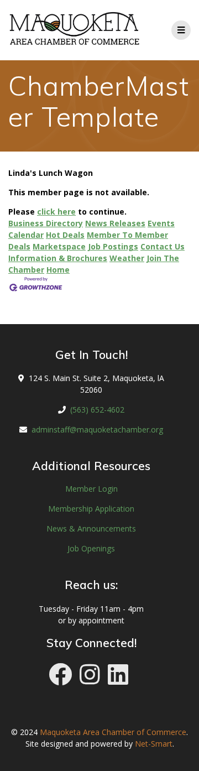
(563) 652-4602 (97, 409)
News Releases (115, 223)
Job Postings (113, 246)
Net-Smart (153, 743)
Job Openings (91, 548)
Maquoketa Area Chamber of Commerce (113, 732)
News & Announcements (91, 528)
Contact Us (162, 246)
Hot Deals (65, 235)
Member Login (91, 488)
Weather (126, 258)
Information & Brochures (57, 258)
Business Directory (45, 223)
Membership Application (91, 508)
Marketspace (59, 246)
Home (58, 269)
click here (56, 211)
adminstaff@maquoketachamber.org (97, 429)
